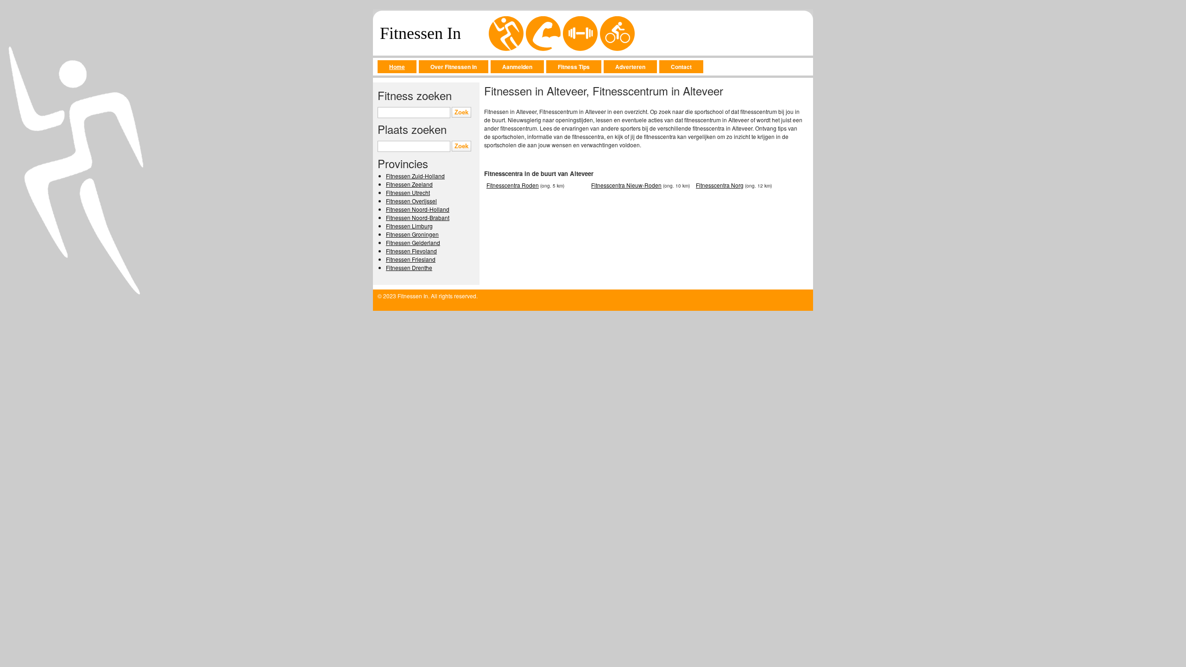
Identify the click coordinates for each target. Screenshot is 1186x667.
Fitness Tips (574, 67)
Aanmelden (517, 67)
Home (397, 67)
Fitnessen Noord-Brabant (417, 217)
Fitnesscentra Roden (512, 185)
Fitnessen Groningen (412, 234)
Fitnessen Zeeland (409, 184)
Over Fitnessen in (453, 67)
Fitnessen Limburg (409, 226)
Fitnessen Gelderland (413, 242)
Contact (681, 67)
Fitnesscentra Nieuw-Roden (626, 185)
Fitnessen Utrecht (408, 192)
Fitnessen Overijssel (411, 201)
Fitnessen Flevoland (411, 251)
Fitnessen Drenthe (409, 267)
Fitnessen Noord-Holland (417, 209)
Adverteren (630, 67)
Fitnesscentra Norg (720, 185)
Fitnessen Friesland (410, 259)
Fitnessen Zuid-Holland (415, 176)
